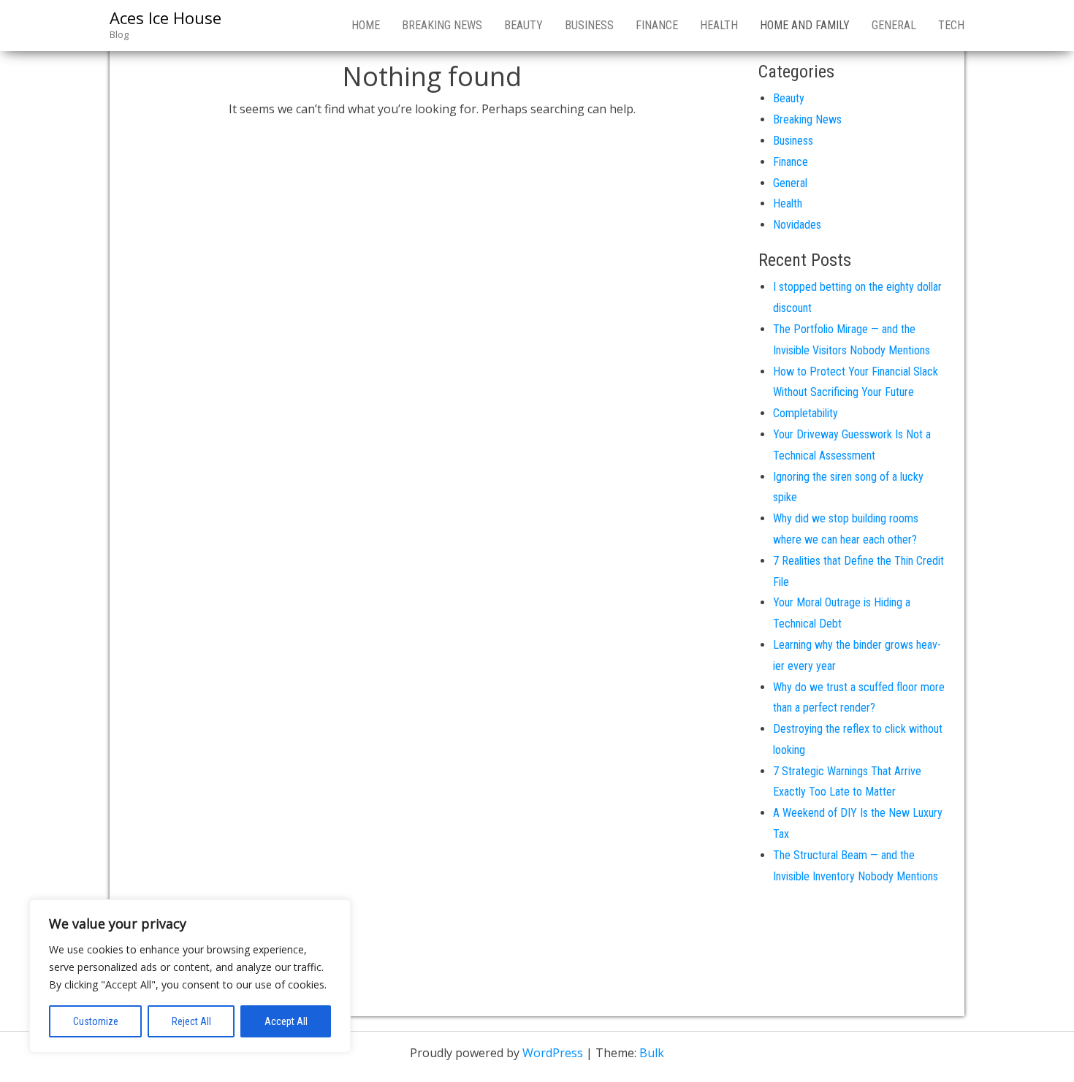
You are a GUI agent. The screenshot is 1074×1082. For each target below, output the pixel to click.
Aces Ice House (165, 17)
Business (589, 25)
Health (719, 25)
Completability (805, 413)
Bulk (651, 1053)
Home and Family (805, 25)
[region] (190, 976)
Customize (95, 1021)
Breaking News (442, 25)
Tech (951, 25)
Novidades (797, 225)
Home (365, 25)
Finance (657, 25)
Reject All (191, 1021)
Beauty (523, 25)
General (894, 25)
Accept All (286, 1021)
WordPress (552, 1053)
